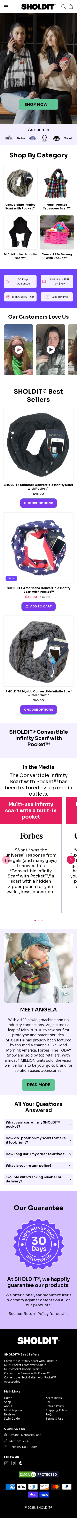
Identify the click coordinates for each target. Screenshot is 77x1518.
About (8, 1406)
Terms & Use (54, 1418)
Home (8, 1398)
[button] (6, 6)
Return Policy (36, 1313)
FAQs (49, 1414)
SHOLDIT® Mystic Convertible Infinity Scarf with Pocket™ (39, 693)
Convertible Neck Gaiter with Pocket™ (30, 1377)
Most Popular (13, 1410)
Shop (7, 1402)
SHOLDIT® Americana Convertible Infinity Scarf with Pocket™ (38, 590)
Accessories (12, 1381)
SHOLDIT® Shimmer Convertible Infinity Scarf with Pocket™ (38, 486)
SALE (49, 1402)
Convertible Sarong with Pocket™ (56, 256)
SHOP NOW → (39, 104)
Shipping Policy (56, 1410)
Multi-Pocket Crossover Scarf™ (57, 206)
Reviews (9, 1414)
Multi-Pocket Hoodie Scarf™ (20, 256)
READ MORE (38, 1085)
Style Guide (12, 1418)
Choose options (38, 503)
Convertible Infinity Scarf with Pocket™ (20, 206)
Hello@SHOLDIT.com (23, 1447)
